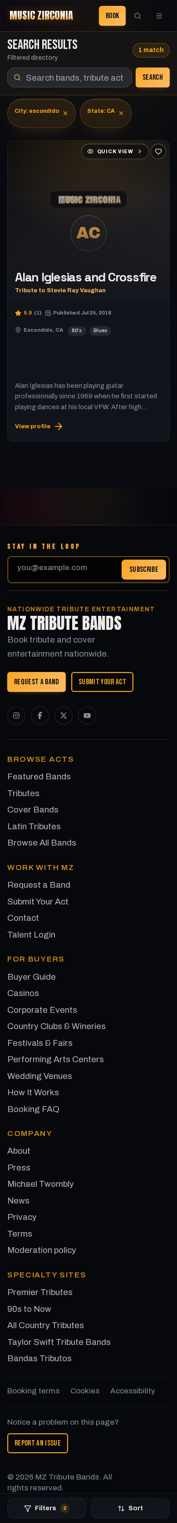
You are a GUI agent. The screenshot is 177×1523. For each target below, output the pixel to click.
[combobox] (69, 77)
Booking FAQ (33, 1109)
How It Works (33, 1092)
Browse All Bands (41, 842)
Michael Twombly (40, 1184)
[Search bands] (138, 16)
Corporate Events (42, 1010)
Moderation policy (41, 1250)
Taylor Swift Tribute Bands (59, 1342)
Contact (23, 918)
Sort (135, 1508)
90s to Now (29, 1309)
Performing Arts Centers (55, 1059)
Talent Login (31, 934)
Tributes (23, 793)
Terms (19, 1233)
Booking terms (33, 1391)
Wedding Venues (39, 1076)
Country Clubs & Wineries (56, 1026)
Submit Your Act (102, 682)
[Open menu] (159, 16)
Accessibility (132, 1391)
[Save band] (158, 151)
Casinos (23, 993)
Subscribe (143, 569)
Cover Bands (33, 809)
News (18, 1200)
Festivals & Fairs (40, 1043)
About (18, 1151)
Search (153, 77)
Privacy (22, 1217)
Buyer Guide (31, 976)
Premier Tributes (40, 1292)
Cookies (84, 1391)
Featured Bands (39, 776)
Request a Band (36, 682)
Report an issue (38, 1443)
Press (18, 1167)
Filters (50, 1508)
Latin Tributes (34, 826)
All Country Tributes (45, 1325)
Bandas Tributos (39, 1358)
